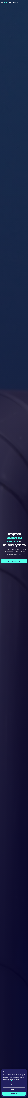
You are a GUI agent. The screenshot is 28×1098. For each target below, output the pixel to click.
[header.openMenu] (2, 2)
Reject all (14, 1089)
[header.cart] (25, 2)
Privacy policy (15, 1080)
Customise (14, 1085)
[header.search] (22, 2)
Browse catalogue (14, 560)
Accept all (14, 1093)
